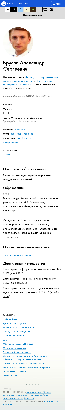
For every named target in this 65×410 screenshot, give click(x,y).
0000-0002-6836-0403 (22, 133)
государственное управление (18, 255)
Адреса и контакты (34, 392)
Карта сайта (29, 398)
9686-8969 (20, 129)
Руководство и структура (14, 323)
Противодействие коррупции (17, 352)
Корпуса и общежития (13, 335)
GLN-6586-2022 (24, 138)
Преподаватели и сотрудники (16, 331)
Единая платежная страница (15, 371)
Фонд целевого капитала (14, 348)
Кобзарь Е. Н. (9, 154)
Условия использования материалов (27, 393)
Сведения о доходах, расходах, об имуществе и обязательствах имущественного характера (25, 358)
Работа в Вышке (10, 375)
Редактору (7, 389)
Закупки (6, 340)
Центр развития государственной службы (28, 82)
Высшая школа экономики (19, 3)
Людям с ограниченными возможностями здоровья (26, 367)
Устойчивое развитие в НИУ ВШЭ (18, 327)
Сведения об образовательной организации (23, 363)
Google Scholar (10, 142)
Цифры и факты (10, 319)
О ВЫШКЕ (9, 315)
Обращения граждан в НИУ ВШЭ (18, 344)
